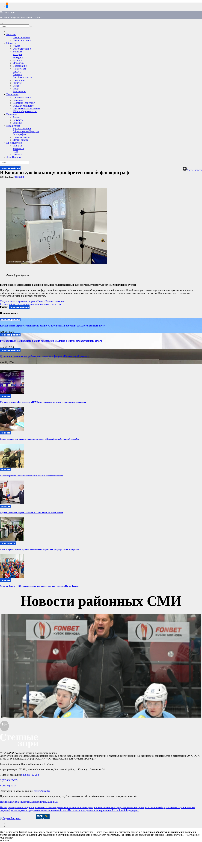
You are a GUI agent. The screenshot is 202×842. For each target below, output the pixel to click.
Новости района (21, 37)
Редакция (19, 176)
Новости (11, 34)
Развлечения (19, 91)
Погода (17, 71)
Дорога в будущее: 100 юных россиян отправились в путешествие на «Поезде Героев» (40, 586)
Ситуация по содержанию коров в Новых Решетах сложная (32, 301)
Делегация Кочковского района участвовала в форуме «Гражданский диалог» (44, 356)
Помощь (17, 74)
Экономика (12, 94)
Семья (16, 85)
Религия (17, 83)
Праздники (19, 80)
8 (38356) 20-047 (9, 785)
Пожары (17, 154)
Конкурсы (18, 57)
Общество (11, 43)
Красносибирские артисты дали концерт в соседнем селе (30, 304)
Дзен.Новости (13, 157)
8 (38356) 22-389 (9, 780)
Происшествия (14, 142)
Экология (18, 100)
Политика (11, 114)
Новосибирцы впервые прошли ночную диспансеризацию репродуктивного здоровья (39, 549)
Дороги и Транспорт (24, 102)
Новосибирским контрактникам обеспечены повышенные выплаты (31, 476)
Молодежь (18, 63)
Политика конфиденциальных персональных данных (29, 801)
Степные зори (7, 12)
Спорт (16, 88)
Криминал (18, 148)
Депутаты (18, 120)
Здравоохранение (22, 128)
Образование (20, 65)
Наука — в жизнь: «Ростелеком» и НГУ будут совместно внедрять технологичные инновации (43, 402)
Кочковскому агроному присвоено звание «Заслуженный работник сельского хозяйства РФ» (52, 325)
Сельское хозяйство (23, 105)
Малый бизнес (20, 140)
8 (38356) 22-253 (30, 774)
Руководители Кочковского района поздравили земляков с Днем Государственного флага (51, 340)
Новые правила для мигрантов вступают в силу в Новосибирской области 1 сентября (39, 439)
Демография (19, 134)
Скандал (17, 145)
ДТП (15, 151)
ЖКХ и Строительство (25, 111)
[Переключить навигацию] (1, 23)
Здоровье (17, 51)
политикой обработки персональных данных (168, 832)
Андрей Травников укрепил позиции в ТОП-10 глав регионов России (31, 512)
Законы (17, 117)
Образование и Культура (26, 131)
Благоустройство (22, 48)
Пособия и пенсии (23, 77)
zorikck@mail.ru (42, 791)
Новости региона (22, 40)
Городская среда (21, 137)
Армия (16, 45)
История (17, 54)
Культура (17, 60)
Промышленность (22, 97)
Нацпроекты (13, 125)
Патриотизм (19, 68)
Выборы (17, 122)
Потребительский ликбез (26, 108)
